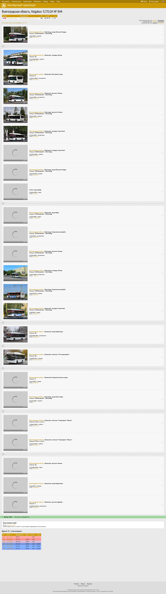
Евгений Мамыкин (37, 359)
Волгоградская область (12, 18)
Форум (83, 584)
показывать (161, 22)
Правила (89, 584)
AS (33, 402)
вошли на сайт (11, 525)
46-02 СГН (10, 537)
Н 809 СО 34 (10, 549)
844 (4, 537)
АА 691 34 (10, 544)
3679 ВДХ (10, 546)
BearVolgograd (36, 217)
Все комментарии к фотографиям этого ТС (14, 23)
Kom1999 (35, 193)
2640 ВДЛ (10, 539)
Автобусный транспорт (21, 5)
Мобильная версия (83, 585)
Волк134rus (35, 37)
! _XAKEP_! (35, 275)
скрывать (154, 20)
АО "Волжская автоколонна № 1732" (30, 18)
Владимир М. (36, 313)
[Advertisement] (83, 566)
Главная (76, 584)
